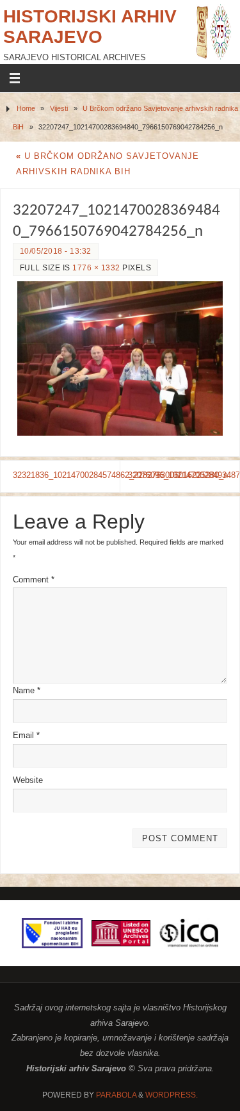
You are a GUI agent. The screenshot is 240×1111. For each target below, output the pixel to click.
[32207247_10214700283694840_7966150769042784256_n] (120, 358)
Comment (33, 579)
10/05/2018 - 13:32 (56, 251)
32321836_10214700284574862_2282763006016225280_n (66, 475)
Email (26, 735)
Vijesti (59, 108)
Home (26, 108)
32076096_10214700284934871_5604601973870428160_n (183, 475)
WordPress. (171, 1094)
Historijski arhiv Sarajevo (90, 26)
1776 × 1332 (96, 267)
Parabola (116, 1094)
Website (28, 780)
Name (26, 690)
